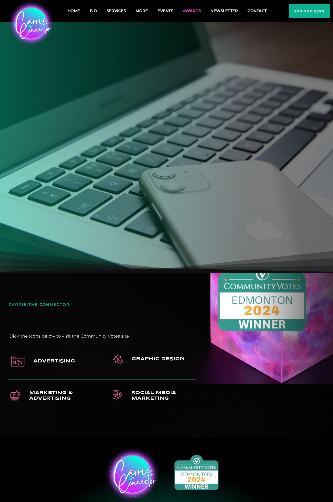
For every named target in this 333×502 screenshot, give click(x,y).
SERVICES (116, 11)
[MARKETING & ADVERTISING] (16, 395)
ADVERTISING (54, 361)
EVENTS (165, 11)
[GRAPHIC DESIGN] (118, 359)
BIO (93, 11)
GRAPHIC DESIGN (158, 359)
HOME (74, 11)
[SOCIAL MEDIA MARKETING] (118, 395)
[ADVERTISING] (18, 361)
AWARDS (192, 11)
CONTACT (257, 11)
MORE (142, 11)
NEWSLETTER (224, 11)
